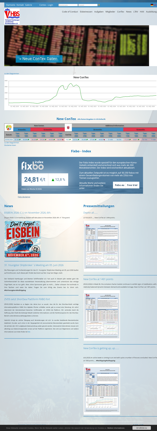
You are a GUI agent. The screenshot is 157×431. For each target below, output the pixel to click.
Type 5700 (110, 134)
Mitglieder (110, 11)
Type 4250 (60, 134)
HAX (142, 11)
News (128, 11)
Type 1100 (17, 134)
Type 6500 (119, 134)
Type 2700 (43, 134)
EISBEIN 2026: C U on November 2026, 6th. (27, 212)
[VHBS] (12, 16)
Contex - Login (46, 4)
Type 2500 (35, 134)
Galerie (28, 4)
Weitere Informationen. (116, 428)
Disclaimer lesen (10, 145)
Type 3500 (52, 134)
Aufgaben (99, 11)
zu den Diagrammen (11, 73)
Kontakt (20, 4)
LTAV (135, 11)
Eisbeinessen (86, 11)
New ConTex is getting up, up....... (101, 348)
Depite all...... (90, 212)
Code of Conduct (70, 11)
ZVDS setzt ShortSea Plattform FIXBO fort (27, 299)
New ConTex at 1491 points (98, 279)
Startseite (10, 4)
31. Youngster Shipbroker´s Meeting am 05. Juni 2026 (34, 265)
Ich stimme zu (141, 428)
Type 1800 (26, 134)
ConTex (120, 11)
